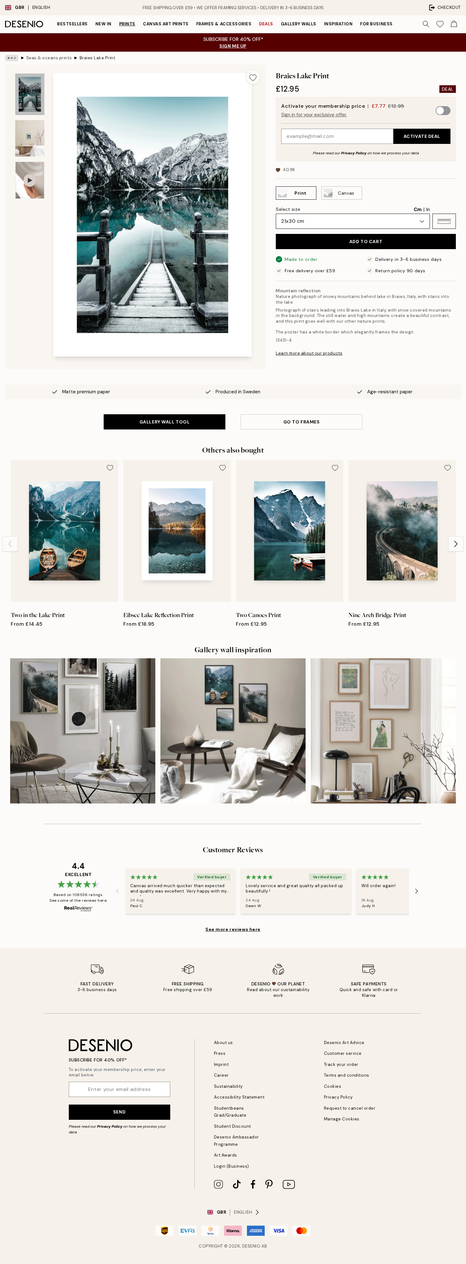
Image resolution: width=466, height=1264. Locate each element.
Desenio (251, 1246)
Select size (288, 209)
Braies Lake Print (98, 58)
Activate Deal (422, 136)
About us (223, 1042)
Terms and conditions (346, 1075)
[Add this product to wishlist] (253, 77)
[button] (444, 221)
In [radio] (428, 209)
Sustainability (228, 1086)
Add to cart (365, 241)
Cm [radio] (418, 209)
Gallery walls (298, 24)
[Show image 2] (29, 138)
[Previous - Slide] (10, 543)
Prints (127, 24)
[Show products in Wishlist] (440, 24)
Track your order (341, 1064)
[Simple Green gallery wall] (383, 730)
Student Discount (232, 1126)
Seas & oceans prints (49, 58)
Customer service (343, 1053)
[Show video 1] (29, 180)
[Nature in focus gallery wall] (82, 730)
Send (119, 1112)
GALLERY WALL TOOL (164, 422)
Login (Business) (231, 1166)
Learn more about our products (309, 353)
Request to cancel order (350, 1108)
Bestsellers (72, 24)
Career (221, 1075)
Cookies (332, 1086)
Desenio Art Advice (344, 1042)
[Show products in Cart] (454, 24)
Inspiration (338, 24)
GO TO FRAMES (301, 422)
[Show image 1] (29, 94)
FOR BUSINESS (376, 24)
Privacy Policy (353, 153)
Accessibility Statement (239, 1097)
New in (103, 24)
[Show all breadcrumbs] (11, 58)
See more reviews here (233, 929)
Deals (266, 24)
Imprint (221, 1064)
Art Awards (225, 1155)
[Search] (426, 24)
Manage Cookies (341, 1119)
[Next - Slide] (455, 543)
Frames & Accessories (223, 24)
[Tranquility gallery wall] (233, 730)
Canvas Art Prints (166, 24)
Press (220, 1053)
